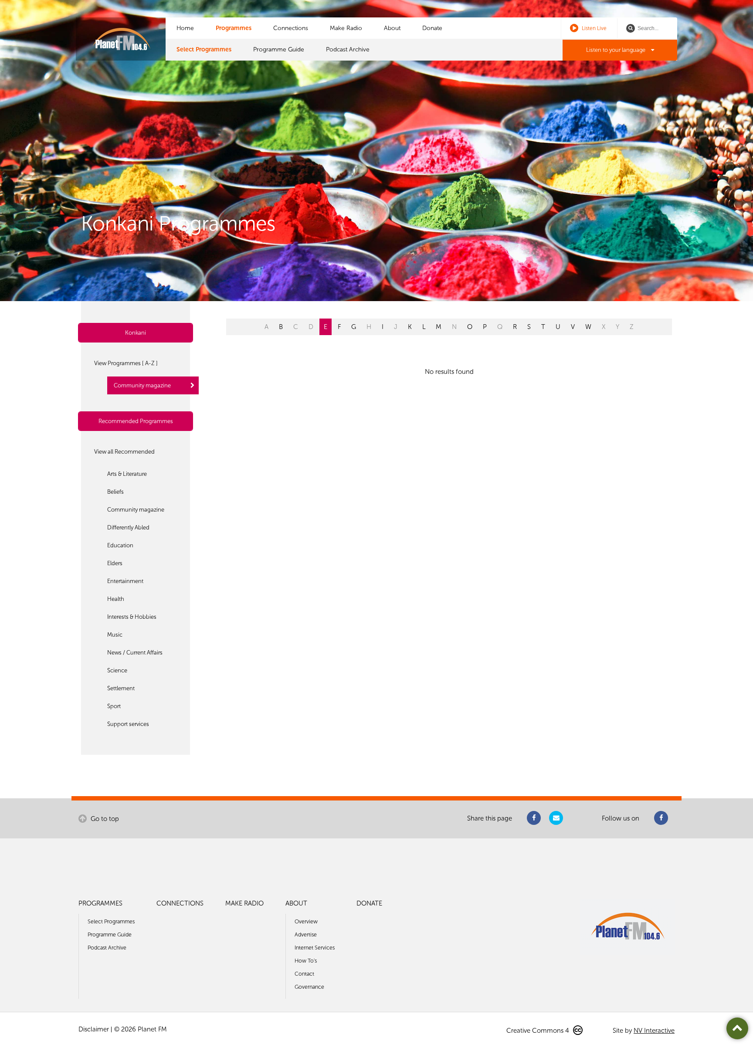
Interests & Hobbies (131, 617)
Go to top (104, 819)
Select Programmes (203, 49)
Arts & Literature (127, 474)
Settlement (121, 688)
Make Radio (346, 28)
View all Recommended (124, 451)
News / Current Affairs (135, 652)
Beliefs (115, 491)
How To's (306, 960)
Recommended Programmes (135, 421)
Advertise (306, 934)
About (392, 28)
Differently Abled (128, 527)
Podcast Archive (348, 49)
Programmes (233, 28)
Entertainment (125, 581)
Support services (128, 724)
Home (185, 28)
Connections (290, 28)
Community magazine (142, 385)
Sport (114, 706)
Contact (304, 973)
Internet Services (315, 947)
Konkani (135, 332)
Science (117, 670)
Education (120, 545)
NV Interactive (654, 1030)
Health (115, 599)
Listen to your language (616, 50)
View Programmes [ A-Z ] (126, 363)
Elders (114, 563)
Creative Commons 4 (538, 1030)
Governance (309, 987)
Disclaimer (93, 1029)
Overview (306, 921)
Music (114, 634)
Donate (432, 28)
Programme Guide (278, 49)
